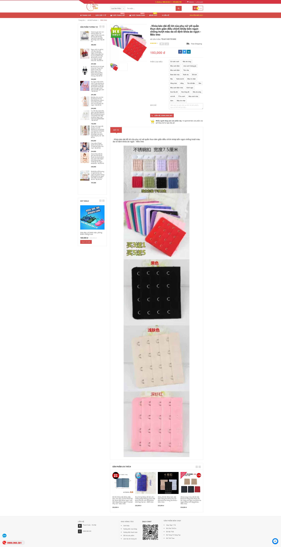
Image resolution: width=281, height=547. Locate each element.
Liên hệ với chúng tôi (130, 539)
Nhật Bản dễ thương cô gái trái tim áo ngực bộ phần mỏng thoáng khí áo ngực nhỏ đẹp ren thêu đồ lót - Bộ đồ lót (97, 175)
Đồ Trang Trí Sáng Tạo (173, 535)
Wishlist (191, 2)
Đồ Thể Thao (170, 538)
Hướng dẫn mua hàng (130, 529)
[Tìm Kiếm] (179, 8)
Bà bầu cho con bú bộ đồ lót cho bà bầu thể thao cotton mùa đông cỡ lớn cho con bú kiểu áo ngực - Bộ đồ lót (97, 101)
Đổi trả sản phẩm (128, 535)
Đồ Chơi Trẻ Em (171, 528)
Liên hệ (166, 15)
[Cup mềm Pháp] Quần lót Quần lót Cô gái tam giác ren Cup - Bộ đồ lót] (84, 147)
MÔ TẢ (116, 130)
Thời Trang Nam (138, 14)
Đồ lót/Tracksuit (92, 20)
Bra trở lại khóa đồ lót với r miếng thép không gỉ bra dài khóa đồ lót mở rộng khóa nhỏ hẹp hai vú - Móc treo (145, 499)
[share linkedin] (189, 52)
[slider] (154, 43)
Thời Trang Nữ (118, 14)
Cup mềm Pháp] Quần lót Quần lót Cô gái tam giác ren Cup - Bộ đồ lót (97, 145)
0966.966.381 (87, 531)
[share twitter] (184, 52)
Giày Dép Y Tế (100, 15)
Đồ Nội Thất (170, 532)
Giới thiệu (126, 526)
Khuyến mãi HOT (196, 15)
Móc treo (103, 20)
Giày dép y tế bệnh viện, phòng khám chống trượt (91, 233)
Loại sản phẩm (116, 8)
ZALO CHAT (147, 521)
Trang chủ (86, 15)
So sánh (200, 2)
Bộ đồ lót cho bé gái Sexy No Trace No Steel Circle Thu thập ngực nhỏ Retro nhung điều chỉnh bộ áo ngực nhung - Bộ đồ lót (97, 71)
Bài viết (154, 14)
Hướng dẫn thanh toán (130, 532)
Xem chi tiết (86, 242)
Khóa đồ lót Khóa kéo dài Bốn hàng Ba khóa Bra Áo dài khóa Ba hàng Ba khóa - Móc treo (168, 499)
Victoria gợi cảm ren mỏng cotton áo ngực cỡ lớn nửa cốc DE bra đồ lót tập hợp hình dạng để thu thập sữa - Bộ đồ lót (97, 36)
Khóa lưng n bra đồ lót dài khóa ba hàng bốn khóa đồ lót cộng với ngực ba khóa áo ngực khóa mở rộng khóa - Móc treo (191, 500)
